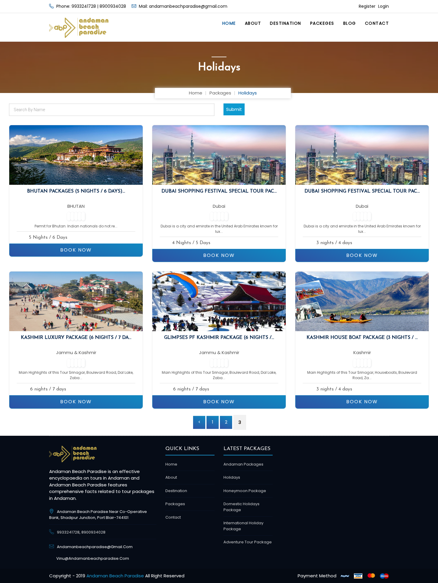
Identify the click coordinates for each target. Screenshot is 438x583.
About (253, 23)
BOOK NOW (76, 249)
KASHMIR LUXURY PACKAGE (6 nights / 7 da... (76, 337)
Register (368, 6)
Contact (377, 23)
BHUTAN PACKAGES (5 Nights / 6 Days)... (76, 191)
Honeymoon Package (244, 491)
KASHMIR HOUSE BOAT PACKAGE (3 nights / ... (362, 337)
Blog (349, 23)
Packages (220, 93)
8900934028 (113, 6)
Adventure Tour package (247, 542)
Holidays (231, 477)
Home (229, 23)
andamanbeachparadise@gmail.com (188, 6)
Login (383, 6)
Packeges (322, 23)
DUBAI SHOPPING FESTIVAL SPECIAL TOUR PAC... (219, 191)
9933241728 (84, 6)
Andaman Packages (243, 464)
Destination (285, 23)
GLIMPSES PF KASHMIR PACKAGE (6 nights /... (219, 337)
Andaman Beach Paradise (115, 576)
